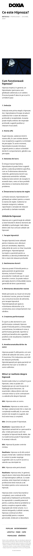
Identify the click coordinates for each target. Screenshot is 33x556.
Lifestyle (10, 532)
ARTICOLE (5, 17)
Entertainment (20, 528)
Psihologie (12, 536)
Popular (9, 528)
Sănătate (22, 536)
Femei (18, 532)
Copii (24, 532)
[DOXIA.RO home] (16, 5)
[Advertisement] (16, 38)
